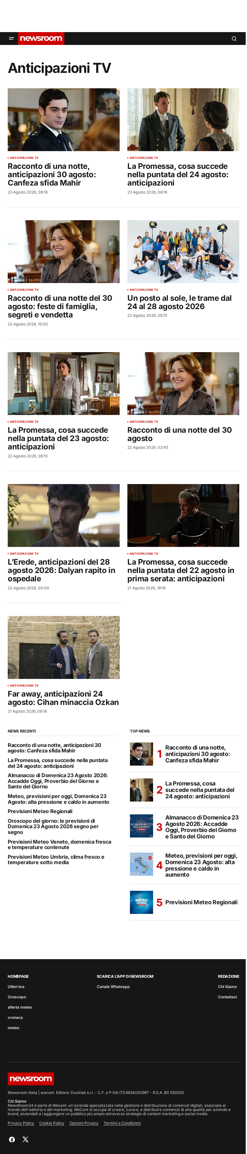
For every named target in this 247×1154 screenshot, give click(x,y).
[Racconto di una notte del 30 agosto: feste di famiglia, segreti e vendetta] (64, 251)
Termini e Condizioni (122, 1123)
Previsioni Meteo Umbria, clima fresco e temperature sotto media (56, 859)
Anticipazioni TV (24, 158)
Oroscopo (17, 996)
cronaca (15, 1017)
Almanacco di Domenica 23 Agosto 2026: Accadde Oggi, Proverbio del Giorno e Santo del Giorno (58, 781)
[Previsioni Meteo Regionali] (141, 902)
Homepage (18, 976)
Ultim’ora (16, 986)
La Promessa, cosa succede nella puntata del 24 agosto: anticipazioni (58, 763)
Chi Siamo (227, 986)
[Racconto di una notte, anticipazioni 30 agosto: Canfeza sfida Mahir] (64, 119)
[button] (11, 38)
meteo (13, 1027)
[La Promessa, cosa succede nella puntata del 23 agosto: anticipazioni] (64, 383)
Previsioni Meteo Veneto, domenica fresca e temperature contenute (59, 844)
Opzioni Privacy (83, 1123)
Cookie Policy (51, 1123)
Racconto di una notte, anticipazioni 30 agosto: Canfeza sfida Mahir (54, 748)
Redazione (228, 976)
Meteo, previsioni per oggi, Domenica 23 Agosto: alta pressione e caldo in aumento (58, 799)
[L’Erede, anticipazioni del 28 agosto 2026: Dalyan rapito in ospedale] (64, 515)
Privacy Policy (21, 1123)
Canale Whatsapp (113, 986)
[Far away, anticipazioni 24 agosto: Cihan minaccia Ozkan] (64, 647)
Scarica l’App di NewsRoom (125, 976)
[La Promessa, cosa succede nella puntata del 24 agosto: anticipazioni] (183, 119)
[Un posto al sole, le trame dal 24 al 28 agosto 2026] (183, 251)
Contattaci (227, 996)
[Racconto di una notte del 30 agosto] (183, 383)
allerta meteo (20, 1007)
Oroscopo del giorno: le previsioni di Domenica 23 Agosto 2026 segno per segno (53, 826)
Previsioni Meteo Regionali (40, 811)
